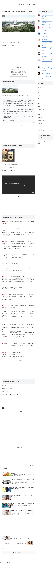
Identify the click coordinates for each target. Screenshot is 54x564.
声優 (39, 106)
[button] (52, 130)
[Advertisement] (18, 37)
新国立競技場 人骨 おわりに (17, 74)
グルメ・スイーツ (42, 126)
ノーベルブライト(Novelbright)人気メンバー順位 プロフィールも (47, 35)
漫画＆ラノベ (41, 120)
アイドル (40, 123)
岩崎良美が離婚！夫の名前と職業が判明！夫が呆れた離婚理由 (47, 55)
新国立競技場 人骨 (15, 69)
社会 (39, 95)
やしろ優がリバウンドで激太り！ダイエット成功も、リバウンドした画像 (47, 41)
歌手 (39, 114)
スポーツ (40, 89)
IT (38, 92)
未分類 (39, 87)
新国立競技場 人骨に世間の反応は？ (19, 72)
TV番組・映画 (41, 109)
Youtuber (40, 112)
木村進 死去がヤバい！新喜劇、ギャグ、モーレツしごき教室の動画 (28, 398)
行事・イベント (41, 117)
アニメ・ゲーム (41, 103)
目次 (17, 67)
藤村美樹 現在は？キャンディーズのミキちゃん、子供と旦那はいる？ (47, 17)
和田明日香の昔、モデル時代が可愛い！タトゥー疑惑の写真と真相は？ (47, 23)
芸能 (39, 101)
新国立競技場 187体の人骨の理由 (18, 71)
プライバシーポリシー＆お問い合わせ (45, 142)
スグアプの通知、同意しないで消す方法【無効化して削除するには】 (47, 29)
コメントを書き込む (18, 552)
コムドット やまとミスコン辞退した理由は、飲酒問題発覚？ (47, 69)
